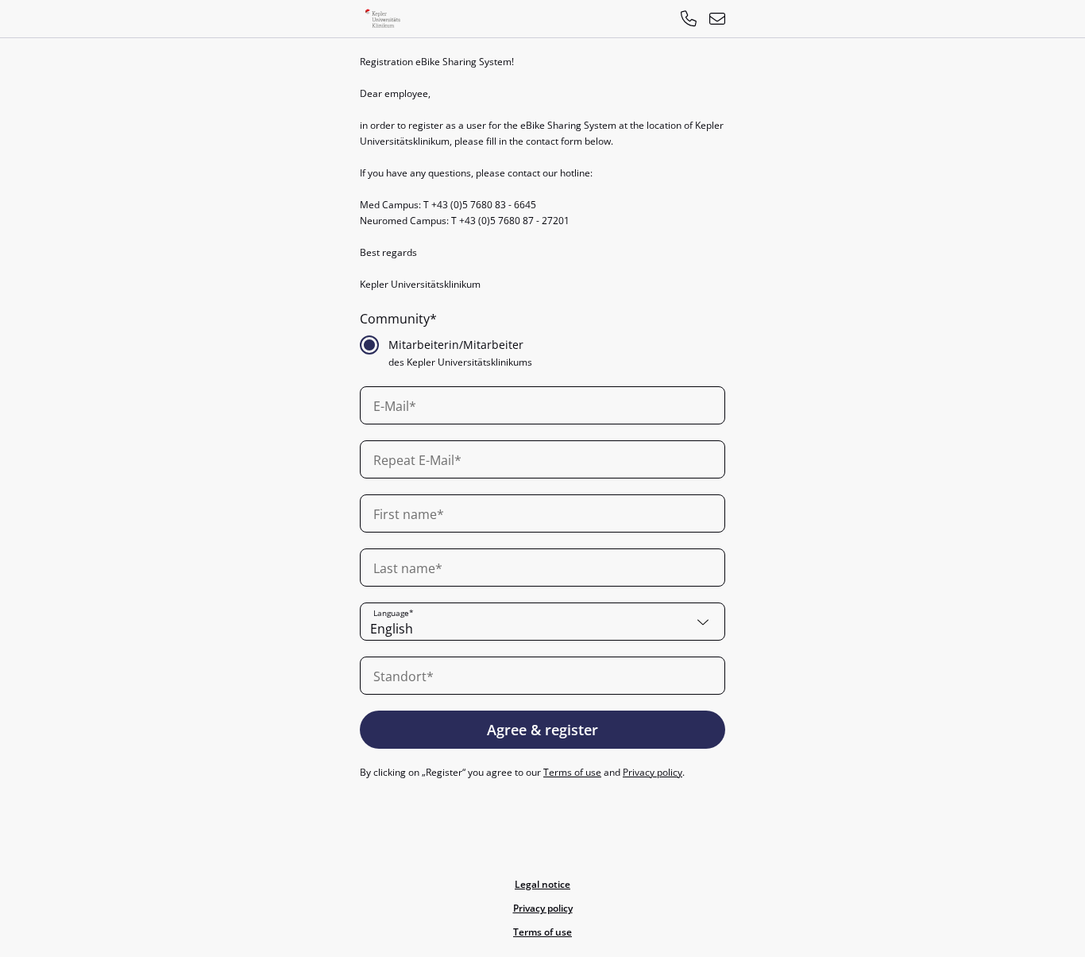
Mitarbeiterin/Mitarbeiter (455, 344)
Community (395, 318)
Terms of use (572, 772)
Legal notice (542, 884)
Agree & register (542, 729)
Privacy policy (652, 772)
